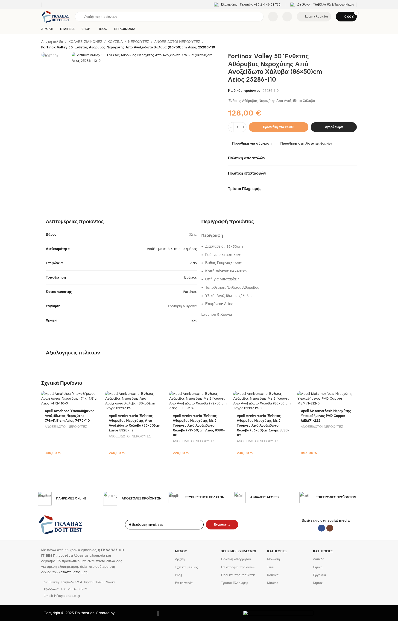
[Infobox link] (247, 4)
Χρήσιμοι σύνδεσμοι (238, 551)
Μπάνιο (272, 583)
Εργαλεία (319, 575)
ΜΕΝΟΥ (181, 551)
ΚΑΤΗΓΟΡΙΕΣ (277, 551)
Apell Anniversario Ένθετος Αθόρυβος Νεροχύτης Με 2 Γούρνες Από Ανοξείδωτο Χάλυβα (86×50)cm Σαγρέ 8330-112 (263, 425)
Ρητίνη (317, 567)
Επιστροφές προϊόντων (238, 567)
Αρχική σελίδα (52, 42)
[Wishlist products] (287, 16)
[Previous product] (345, 45)
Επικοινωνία (184, 583)
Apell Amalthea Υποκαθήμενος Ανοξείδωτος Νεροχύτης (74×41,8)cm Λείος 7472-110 (69, 416)
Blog (178, 575)
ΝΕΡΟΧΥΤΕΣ (138, 42)
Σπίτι (270, 567)
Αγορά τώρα (334, 127)
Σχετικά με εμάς (186, 567)
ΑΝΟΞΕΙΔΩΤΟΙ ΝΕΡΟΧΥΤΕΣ (177, 42)
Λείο (193, 263)
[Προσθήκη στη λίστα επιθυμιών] (95, 396)
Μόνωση (273, 559)
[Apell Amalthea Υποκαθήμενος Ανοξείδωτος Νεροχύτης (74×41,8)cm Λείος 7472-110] (71, 398)
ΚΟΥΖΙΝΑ (115, 42)
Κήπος (318, 583)
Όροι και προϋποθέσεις (238, 575)
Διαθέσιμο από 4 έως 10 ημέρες (172, 249)
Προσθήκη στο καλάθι (278, 127)
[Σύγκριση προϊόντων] (273, 16)
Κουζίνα (272, 575)
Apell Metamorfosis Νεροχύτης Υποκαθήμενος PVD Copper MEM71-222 (326, 416)
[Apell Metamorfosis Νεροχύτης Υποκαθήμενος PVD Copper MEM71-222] (327, 398)
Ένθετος (190, 277)
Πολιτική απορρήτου (236, 559)
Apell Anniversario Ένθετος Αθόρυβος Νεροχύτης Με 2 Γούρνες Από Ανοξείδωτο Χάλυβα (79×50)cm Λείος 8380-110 (199, 425)
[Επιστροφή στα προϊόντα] (350, 45)
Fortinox (190, 292)
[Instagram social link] (329, 528)
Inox (193, 320)
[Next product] (356, 45)
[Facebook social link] (321, 528)
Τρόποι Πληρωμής (234, 583)
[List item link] (83, 588)
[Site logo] (55, 16)
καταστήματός (69, 572)
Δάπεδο (318, 559)
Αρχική (180, 559)
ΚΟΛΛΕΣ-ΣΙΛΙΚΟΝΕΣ (85, 42)
